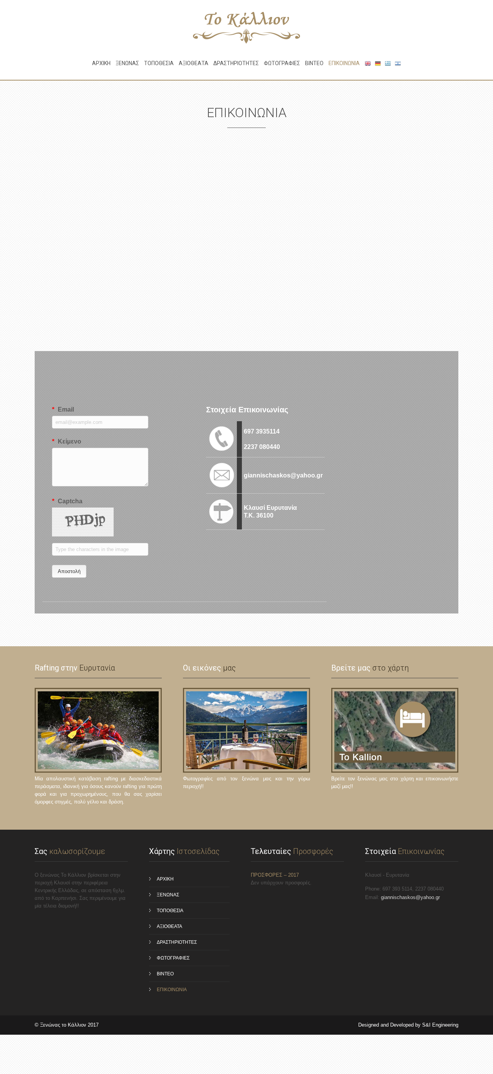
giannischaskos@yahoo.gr (410, 897)
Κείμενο (66, 441)
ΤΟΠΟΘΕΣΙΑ (159, 63)
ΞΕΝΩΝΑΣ (127, 63)
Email (63, 409)
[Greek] (388, 63)
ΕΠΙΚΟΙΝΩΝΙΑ (344, 63)
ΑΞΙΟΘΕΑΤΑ (193, 63)
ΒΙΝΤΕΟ (314, 63)
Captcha (67, 501)
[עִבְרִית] (398, 63)
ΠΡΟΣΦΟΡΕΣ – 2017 (275, 875)
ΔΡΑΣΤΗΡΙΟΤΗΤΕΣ (236, 63)
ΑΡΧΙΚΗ (101, 63)
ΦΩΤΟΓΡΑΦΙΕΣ (282, 63)
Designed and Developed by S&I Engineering (408, 1025)
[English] (368, 63)
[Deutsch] (378, 63)
